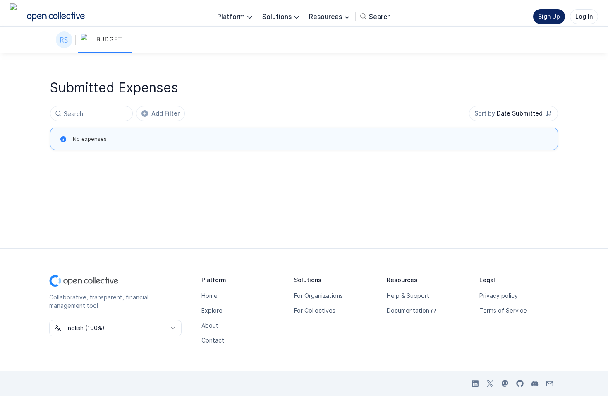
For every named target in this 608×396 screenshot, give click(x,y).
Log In (584, 16)
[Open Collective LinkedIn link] (475, 383)
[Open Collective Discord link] (535, 383)
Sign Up (549, 16)
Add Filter (165, 113)
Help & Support (408, 295)
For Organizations (318, 295)
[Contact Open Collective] (549, 383)
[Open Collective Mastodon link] (505, 383)
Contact (212, 340)
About (209, 325)
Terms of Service (503, 310)
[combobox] (513, 113)
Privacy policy (498, 295)
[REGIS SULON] (66, 39)
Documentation (408, 310)
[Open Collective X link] (490, 383)
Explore (212, 310)
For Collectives (314, 310)
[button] (105, 40)
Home (209, 295)
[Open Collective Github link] (520, 383)
